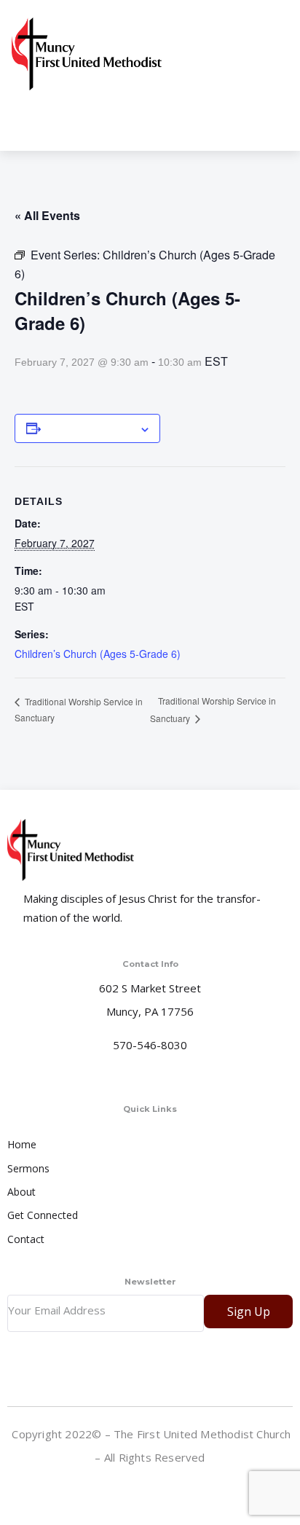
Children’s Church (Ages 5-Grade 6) (98, 653)
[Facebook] (151, 1488)
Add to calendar (90, 428)
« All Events (47, 215)
